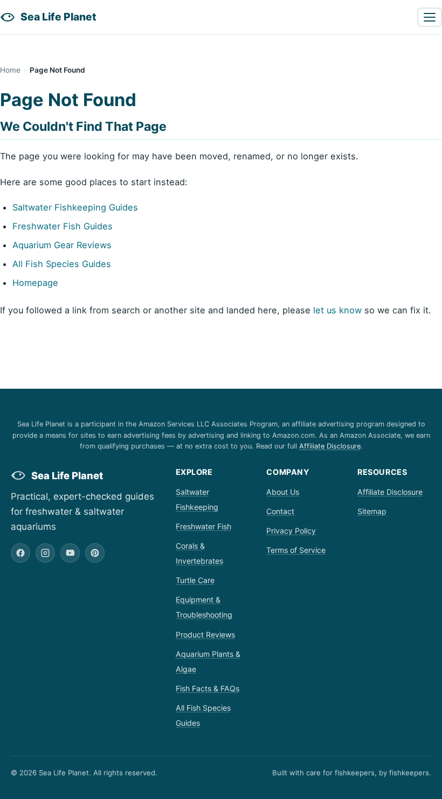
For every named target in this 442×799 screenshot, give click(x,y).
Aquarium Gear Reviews (62, 245)
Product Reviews (205, 634)
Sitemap (371, 511)
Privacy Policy (291, 530)
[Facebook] (20, 553)
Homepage (35, 282)
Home (10, 70)
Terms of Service (296, 550)
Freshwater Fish (203, 526)
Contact (280, 511)
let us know (337, 310)
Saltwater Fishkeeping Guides (75, 207)
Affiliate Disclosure (330, 446)
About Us (282, 491)
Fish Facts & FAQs (207, 688)
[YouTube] (70, 553)
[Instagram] (45, 553)
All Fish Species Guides (61, 263)
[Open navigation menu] (429, 17)
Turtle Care (195, 580)
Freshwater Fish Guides (62, 226)
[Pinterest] (95, 553)
